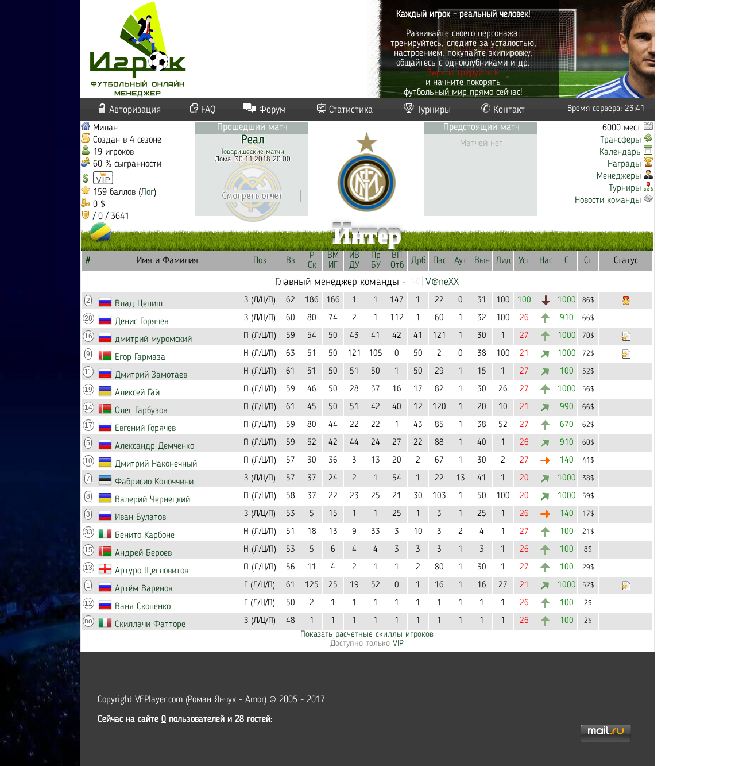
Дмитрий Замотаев (151, 375)
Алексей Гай (137, 393)
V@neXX (442, 282)
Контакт (509, 110)
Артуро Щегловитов (151, 571)
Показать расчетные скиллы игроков (367, 634)
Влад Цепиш (139, 304)
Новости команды (608, 200)
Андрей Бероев (143, 553)
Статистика (351, 110)
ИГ (333, 265)
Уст (524, 260)
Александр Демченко (154, 446)
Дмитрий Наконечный (156, 464)
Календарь (620, 152)
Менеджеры (619, 176)
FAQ (208, 110)
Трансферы (620, 140)
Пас (439, 260)
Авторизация (135, 110)
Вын (482, 260)
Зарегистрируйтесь (463, 73)
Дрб (418, 260)
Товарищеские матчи (252, 152)
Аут (460, 260)
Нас (545, 260)
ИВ (354, 255)
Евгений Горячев (145, 428)
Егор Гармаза (140, 357)
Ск (312, 265)
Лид (503, 260)
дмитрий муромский (153, 339)
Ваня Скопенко (143, 606)
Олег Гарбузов (141, 410)
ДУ (354, 265)
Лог (147, 192)
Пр (376, 255)
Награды (624, 164)
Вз (290, 260)
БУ (376, 265)
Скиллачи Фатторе (150, 624)
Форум (272, 110)
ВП (397, 255)
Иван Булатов (140, 517)
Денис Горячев (141, 321)
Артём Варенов (143, 589)
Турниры (434, 110)
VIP (398, 644)
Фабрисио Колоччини (154, 482)
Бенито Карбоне (145, 535)
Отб (397, 265)
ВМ (333, 255)
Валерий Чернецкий (152, 500)
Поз (259, 260)
